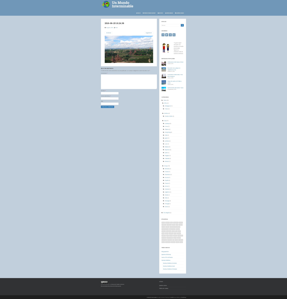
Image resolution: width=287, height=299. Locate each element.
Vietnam (167, 161)
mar (167, 235)
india (173, 231)
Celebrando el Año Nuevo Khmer (175, 62)
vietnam (173, 242)
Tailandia (167, 158)
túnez (163, 242)
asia (171, 222)
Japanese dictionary (166, 254)
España (166, 180)
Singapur (167, 155)
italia (163, 233)
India (166, 135)
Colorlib (171, 297)
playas (178, 237)
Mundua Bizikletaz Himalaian (170, 269)
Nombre (103, 90)
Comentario (104, 73)
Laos (166, 144)
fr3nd (116, 27)
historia (163, 231)
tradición (181, 240)
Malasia (167, 146)
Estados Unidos (168, 116)
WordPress (183, 297)
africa (163, 222)
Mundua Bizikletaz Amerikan (170, 263)
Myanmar (167, 149)
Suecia (166, 206)
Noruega (167, 200)
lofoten (178, 233)
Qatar (166, 152)
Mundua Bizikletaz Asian (169, 266)
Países (165, 100)
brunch (180, 222)
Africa (165, 103)
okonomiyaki (169, 237)
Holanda (167, 189)
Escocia (167, 177)
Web (102, 101)
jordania (171, 233)
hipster (177, 229)
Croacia (167, 171)
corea (163, 227)
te (173, 240)
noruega (164, 237)
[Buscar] (182, 25)
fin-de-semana (165, 229)
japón (166, 233)
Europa (166, 166)
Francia (166, 183)
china (173, 224)
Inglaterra (167, 192)
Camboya (167, 123)
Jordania (167, 141)
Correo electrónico (106, 96)
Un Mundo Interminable (152, 297)
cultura (167, 227)
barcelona (176, 222)
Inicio (139, 13)
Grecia (166, 186)
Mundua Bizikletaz (166, 260)
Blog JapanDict (165, 251)
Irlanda (166, 195)
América (166, 113)
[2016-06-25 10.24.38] (129, 49)
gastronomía (172, 229)
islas (179, 231)
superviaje (164, 240)
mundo (175, 235)
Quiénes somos (180, 13)
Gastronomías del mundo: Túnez (175, 87)
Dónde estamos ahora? (150, 13)
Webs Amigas (169, 13)
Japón (166, 138)
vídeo (177, 242)
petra (175, 237)
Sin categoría (166, 212)
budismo (164, 224)
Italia (166, 198)
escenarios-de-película (175, 227)
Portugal (167, 203)
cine (177, 224)
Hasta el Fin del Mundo (167, 257)
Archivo (161, 13)
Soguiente (148, 32)
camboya (169, 224)
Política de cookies (163, 288)
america (167, 222)
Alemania (167, 168)
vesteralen (168, 242)
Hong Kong (167, 132)
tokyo (176, 240)
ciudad (180, 224)
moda (171, 235)
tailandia (169, 240)
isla (176, 231)
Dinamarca (167, 174)
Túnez (166, 109)
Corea (166, 126)
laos (175, 233)
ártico (181, 242)
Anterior (109, 32)
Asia (165, 120)
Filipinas (167, 129)
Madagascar (168, 106)
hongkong (169, 231)
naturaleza (180, 235)
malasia (163, 235)
